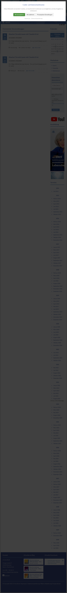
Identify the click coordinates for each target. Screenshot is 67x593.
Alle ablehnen (30, 14)
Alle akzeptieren (19, 14)
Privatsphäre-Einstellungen (44, 14)
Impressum (27, 18)
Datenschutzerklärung (36, 18)
